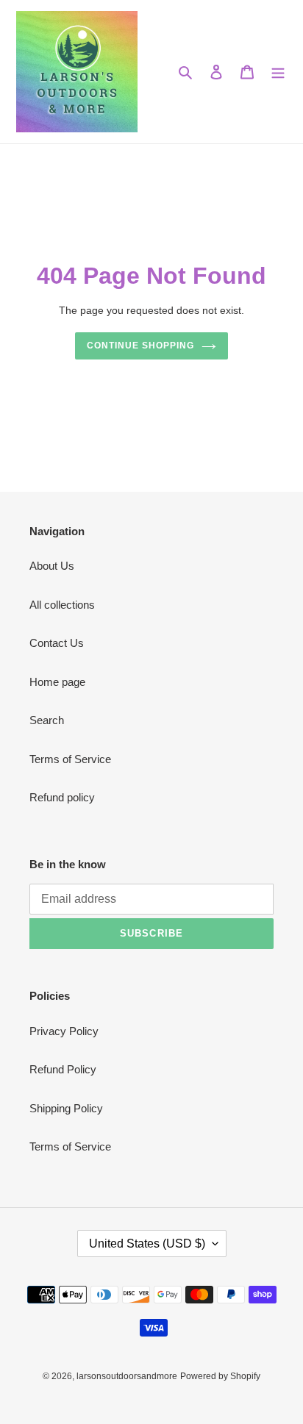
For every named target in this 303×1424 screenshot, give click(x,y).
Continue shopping (140, 345)
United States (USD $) (147, 1243)
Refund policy (62, 797)
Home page (57, 682)
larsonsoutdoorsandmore (126, 1376)
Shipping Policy (66, 1108)
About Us (51, 565)
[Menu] (278, 71)
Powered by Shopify (220, 1376)
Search (46, 720)
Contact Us (56, 643)
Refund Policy (62, 1069)
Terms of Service (70, 759)
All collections (62, 604)
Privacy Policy (64, 1031)
